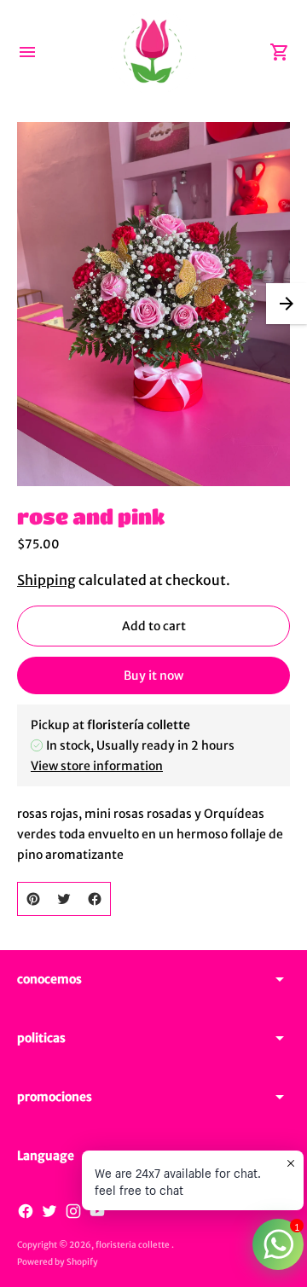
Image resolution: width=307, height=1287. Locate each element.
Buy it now (153, 675)
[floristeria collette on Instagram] (73, 1211)
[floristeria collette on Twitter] (49, 1211)
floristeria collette (133, 1244)
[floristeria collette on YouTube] (97, 1211)
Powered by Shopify (57, 1261)
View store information (97, 766)
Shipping (46, 579)
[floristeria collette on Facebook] (25, 1211)
